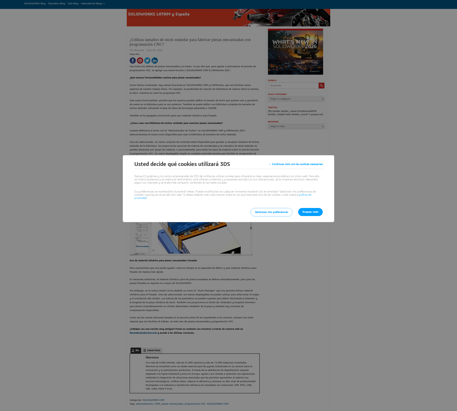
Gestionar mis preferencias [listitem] (271, 212)
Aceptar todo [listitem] (310, 211)
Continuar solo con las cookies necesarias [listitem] (297, 164)
